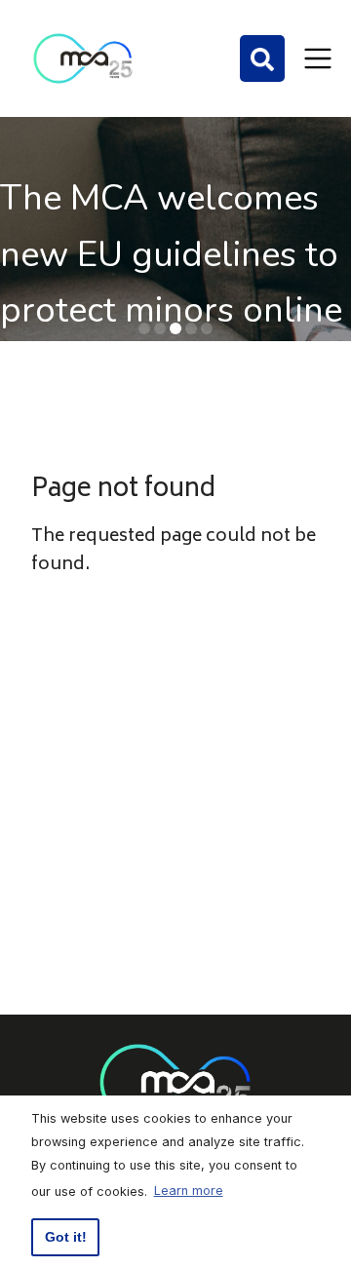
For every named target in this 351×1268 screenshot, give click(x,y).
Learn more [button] (188, 1190)
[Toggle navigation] (317, 58)
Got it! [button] (66, 1237)
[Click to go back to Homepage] (83, 58)
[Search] (262, 58)
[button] (144, 328)
